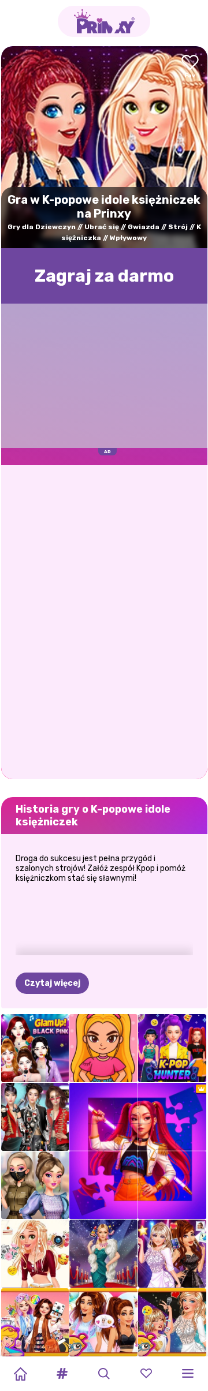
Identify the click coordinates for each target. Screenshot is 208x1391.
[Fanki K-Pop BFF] (35, 1185)
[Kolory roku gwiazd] (103, 1322)
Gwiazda (143, 227)
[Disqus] (104, 621)
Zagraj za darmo (104, 276)
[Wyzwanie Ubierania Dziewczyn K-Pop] (35, 1117)
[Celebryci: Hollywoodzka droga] (172, 1254)
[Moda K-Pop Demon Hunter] (172, 1048)
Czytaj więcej (52, 983)
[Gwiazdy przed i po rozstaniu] (172, 1322)
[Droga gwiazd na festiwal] (35, 1322)
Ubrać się (101, 227)
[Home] (20, 1373)
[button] (62, 1373)
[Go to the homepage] (104, 21)
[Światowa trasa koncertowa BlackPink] (35, 1048)
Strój (178, 227)
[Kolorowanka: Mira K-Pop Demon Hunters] (103, 1048)
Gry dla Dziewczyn (42, 227)
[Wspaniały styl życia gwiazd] (103, 1254)
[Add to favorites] (190, 67)
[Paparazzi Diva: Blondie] (35, 1254)
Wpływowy (128, 238)
